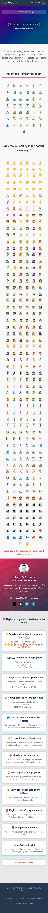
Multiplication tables (24, 827)
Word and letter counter (24, 755)
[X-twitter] (14, 604)
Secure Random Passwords (24, 738)
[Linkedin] (27, 604)
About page (15, 598)
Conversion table (24, 844)
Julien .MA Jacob (24, 577)
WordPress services (29, 598)
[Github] (21, 604)
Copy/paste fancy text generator (24, 697)
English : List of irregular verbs (24, 810)
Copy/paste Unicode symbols (24, 677)
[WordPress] (33, 604)
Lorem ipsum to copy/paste (24, 772)
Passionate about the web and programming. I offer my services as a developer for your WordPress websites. (24, 588)
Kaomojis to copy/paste (24, 657)
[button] (44, 3)
